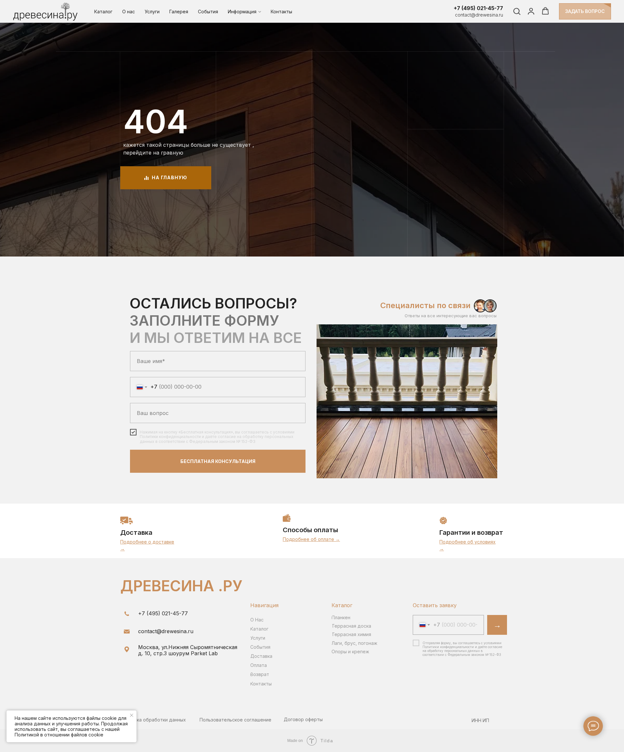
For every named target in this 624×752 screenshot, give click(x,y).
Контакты (281, 11)
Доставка (136, 532)
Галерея (178, 11)
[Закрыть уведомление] (131, 715)
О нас (128, 11)
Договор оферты (303, 719)
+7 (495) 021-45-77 (478, 8)
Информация (242, 11)
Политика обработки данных (153, 719)
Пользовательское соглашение (235, 719)
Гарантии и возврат (471, 532)
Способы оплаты (310, 530)
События (208, 11)
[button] (517, 11)
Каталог (103, 11)
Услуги (152, 11)
